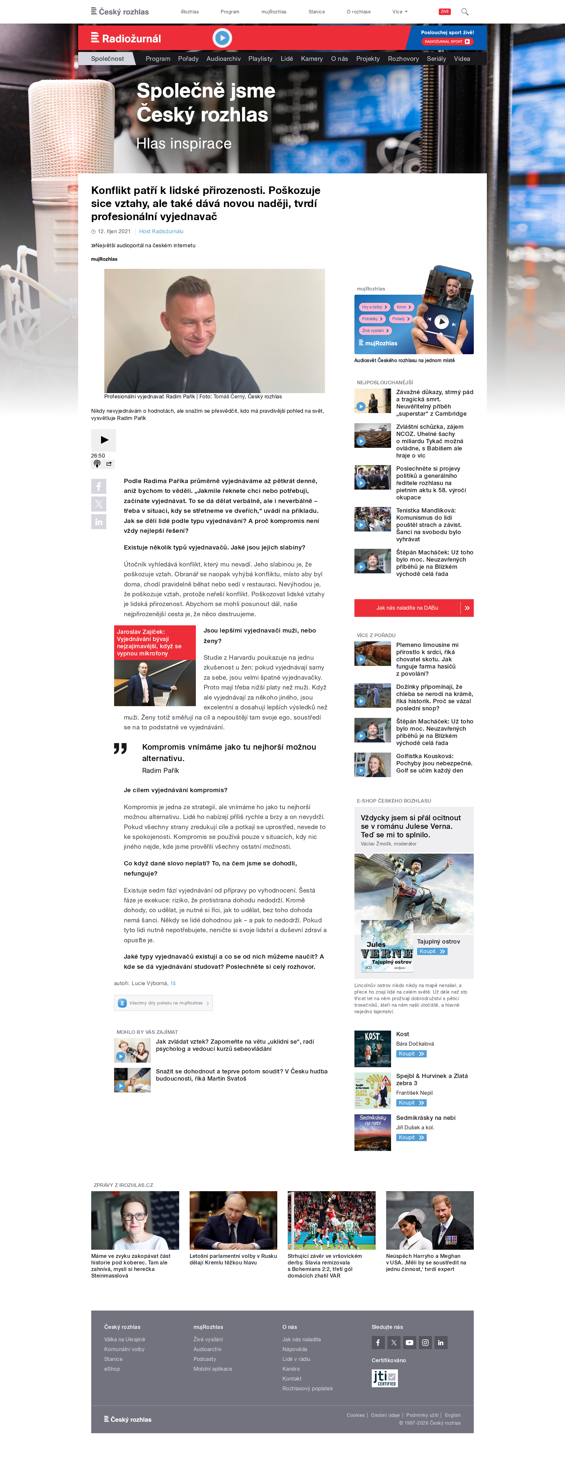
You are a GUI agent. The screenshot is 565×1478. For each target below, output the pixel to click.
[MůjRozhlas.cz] (104, 260)
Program (230, 11)
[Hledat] (465, 12)
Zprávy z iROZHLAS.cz (123, 1185)
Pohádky (370, 319)
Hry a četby (372, 307)
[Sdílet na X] (98, 504)
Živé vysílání (373, 330)
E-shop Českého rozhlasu (394, 801)
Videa (462, 58)
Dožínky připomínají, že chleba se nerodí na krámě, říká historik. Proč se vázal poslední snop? (434, 697)
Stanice (317, 11)
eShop (112, 1369)
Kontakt (291, 1379)
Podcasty (205, 1359)
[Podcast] (97, 464)
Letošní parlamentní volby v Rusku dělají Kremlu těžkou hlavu (233, 1259)
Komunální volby (124, 1349)
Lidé (287, 58)
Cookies (356, 1415)
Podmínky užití (422, 1415)
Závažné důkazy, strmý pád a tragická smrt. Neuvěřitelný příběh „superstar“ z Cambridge (434, 403)
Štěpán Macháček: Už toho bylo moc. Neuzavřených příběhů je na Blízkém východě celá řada (435, 563)
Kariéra (291, 1369)
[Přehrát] (103, 440)
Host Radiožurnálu (161, 231)
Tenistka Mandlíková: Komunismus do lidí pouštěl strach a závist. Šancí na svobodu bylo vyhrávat (429, 525)
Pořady (188, 58)
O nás (340, 58)
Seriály (436, 58)
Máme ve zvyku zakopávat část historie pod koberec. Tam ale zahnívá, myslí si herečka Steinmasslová (130, 1266)
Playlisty (260, 58)
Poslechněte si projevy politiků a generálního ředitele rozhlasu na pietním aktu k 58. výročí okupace (431, 483)
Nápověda (294, 1349)
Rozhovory (403, 58)
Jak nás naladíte (301, 1339)
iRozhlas (190, 11)
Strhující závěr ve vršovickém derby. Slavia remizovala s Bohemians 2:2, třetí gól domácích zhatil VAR (325, 1266)
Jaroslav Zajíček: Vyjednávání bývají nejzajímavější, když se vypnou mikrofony (149, 642)
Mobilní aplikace (213, 1369)
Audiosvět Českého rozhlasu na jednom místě (404, 360)
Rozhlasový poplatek (307, 1388)
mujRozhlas (274, 11)
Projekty (368, 58)
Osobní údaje (385, 1415)
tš (173, 983)
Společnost (107, 58)
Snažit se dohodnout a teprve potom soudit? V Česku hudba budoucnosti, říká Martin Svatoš (242, 1075)
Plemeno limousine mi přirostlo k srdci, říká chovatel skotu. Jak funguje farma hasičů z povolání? (427, 659)
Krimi (401, 307)
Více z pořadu (376, 635)
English (453, 1415)
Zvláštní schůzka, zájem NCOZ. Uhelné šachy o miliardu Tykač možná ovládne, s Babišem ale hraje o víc (430, 441)
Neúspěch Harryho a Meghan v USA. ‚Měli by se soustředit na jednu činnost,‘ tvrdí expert (426, 1262)
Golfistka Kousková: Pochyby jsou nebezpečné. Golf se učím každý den (434, 763)
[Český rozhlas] (120, 12)
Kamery (312, 58)
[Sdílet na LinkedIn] (98, 521)
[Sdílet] (109, 464)
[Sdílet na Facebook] (98, 486)
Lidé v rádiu (296, 1359)
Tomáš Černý (229, 396)
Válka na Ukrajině (124, 1339)
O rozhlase (359, 11)
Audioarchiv (224, 58)
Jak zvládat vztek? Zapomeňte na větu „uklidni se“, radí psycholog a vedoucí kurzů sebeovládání (235, 1045)
